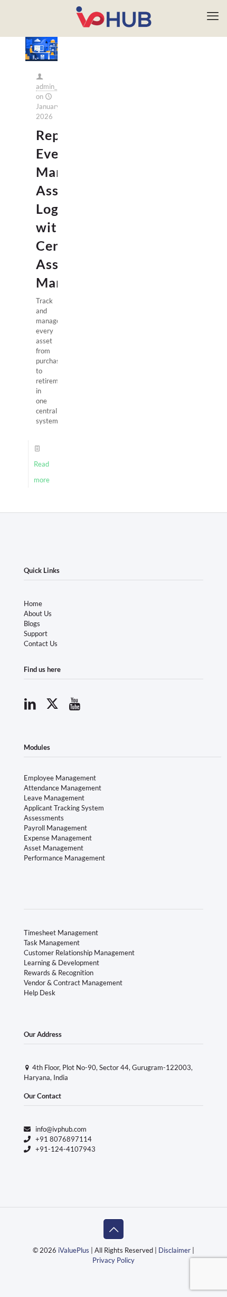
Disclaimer (174, 1250)
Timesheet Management (61, 932)
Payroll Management (55, 828)
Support (36, 633)
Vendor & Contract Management (73, 982)
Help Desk (39, 992)
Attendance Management (62, 788)
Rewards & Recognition (58, 972)
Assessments (44, 818)
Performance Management (64, 858)
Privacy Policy (113, 1260)
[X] (52, 703)
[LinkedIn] (30, 703)
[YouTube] (74, 703)
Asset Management (53, 848)
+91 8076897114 (63, 1139)
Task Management (52, 942)
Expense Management (58, 838)
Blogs (32, 623)
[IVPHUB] (113, 16)
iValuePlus (73, 1250)
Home (33, 603)
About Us (38, 613)
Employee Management (60, 778)
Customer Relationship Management (79, 952)
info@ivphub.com (61, 1129)
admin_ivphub (56, 86)
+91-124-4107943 (65, 1149)
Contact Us (41, 643)
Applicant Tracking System (64, 808)
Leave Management (54, 798)
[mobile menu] (213, 16)
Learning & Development (61, 962)
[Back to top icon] (113, 1229)
